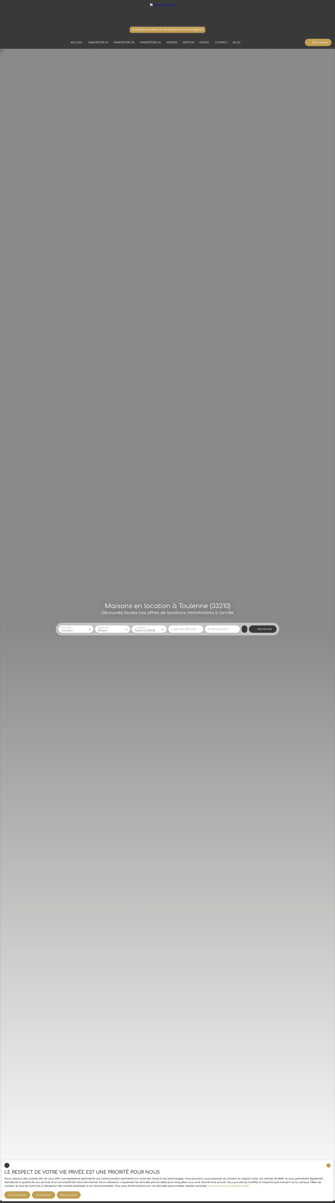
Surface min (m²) (218, 629)
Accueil (77, 42)
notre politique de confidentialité (228, 1186)
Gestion (188, 42)
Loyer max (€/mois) (183, 629)
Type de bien (103, 628)
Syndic (204, 42)
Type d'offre (66, 628)
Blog (236, 42)
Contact (221, 42)
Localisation (140, 628)
